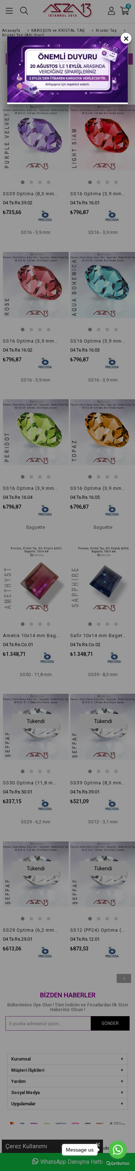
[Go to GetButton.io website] (117, 1163)
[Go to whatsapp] (118, 1150)
